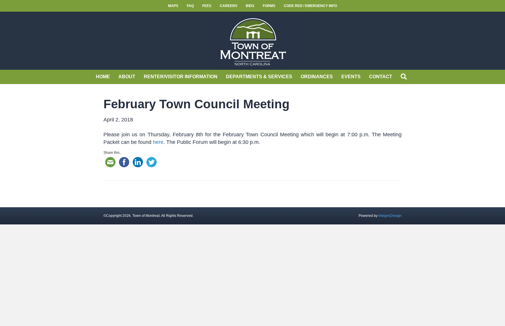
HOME (103, 76)
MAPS (173, 6)
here (158, 142)
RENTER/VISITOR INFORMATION (180, 76)
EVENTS (351, 76)
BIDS (250, 6)
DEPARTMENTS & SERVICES (259, 76)
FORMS (269, 6)
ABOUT (126, 76)
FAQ (190, 6)
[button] (405, 77)
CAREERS (228, 6)
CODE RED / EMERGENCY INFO (310, 6)
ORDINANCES (317, 76)
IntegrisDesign (390, 216)
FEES (206, 6)
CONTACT (380, 76)
